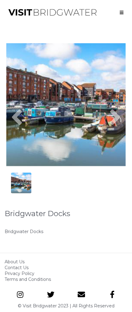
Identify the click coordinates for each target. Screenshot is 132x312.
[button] (17, 135)
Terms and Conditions (28, 279)
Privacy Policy (19, 273)
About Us (15, 262)
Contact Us (17, 267)
